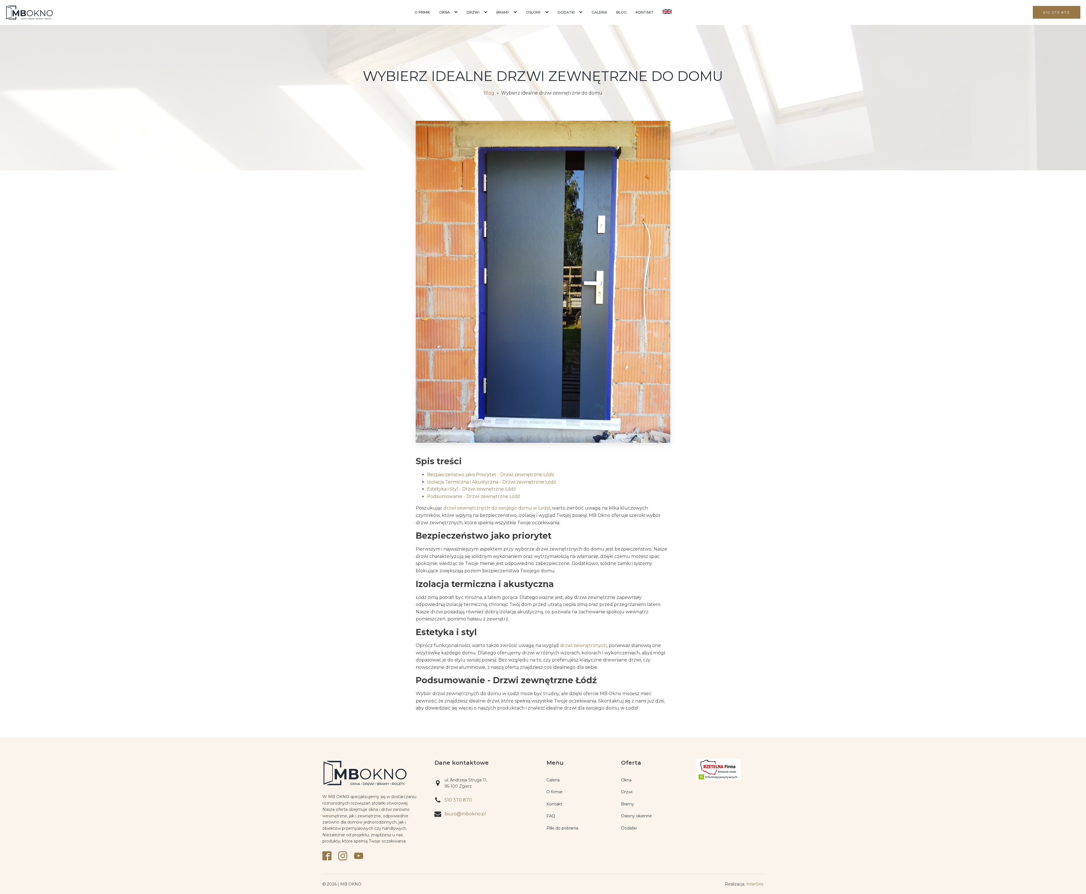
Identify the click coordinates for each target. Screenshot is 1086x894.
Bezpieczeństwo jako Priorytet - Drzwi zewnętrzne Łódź (490, 474)
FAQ (550, 815)
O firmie (422, 12)
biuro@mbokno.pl (465, 813)
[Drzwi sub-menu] (487, 12)
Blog (621, 12)
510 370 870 (1056, 12)
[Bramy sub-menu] (516, 12)
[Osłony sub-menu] (548, 12)
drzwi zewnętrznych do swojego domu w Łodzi (496, 508)
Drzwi (473, 12)
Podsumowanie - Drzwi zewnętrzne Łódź (473, 496)
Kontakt (645, 12)
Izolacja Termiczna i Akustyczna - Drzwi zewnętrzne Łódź (491, 482)
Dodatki (566, 12)
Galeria (599, 12)
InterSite (755, 884)
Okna (444, 12)
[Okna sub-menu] (457, 12)
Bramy (502, 12)
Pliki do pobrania (562, 828)
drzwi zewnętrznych (583, 645)
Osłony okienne (636, 815)
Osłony (533, 12)
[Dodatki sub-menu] (582, 12)
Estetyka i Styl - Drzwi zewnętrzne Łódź (471, 489)
